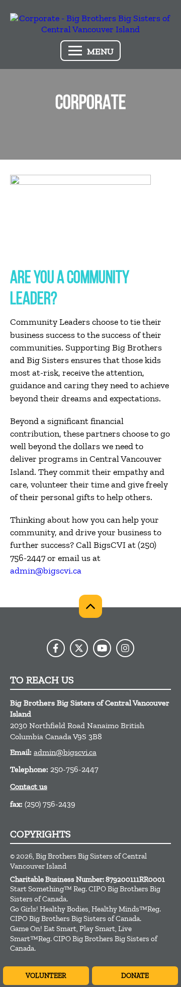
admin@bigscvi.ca (45, 570)
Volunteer (46, 975)
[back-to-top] (90, 606)
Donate (135, 975)
